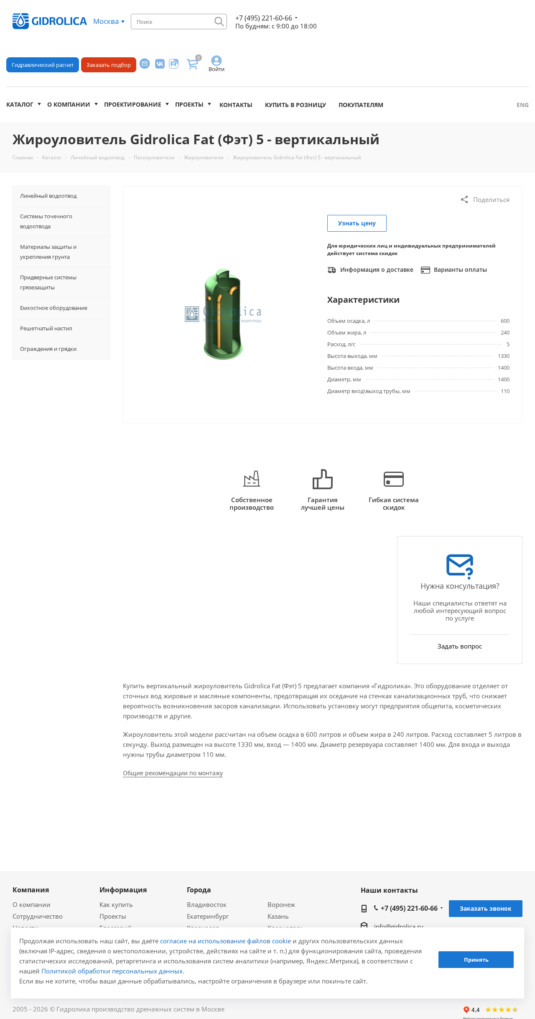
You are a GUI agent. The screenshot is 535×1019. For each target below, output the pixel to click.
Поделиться (491, 199)
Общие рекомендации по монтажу (173, 773)
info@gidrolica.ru (398, 926)
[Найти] (219, 21)
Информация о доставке (376, 269)
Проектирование (132, 104)
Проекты (189, 104)
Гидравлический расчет (43, 65)
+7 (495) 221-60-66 (263, 18)
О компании (68, 104)
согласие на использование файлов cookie (225, 941)
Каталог (19, 104)
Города (199, 889)
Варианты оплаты (459, 269)
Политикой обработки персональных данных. (112, 971)
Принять (476, 960)
